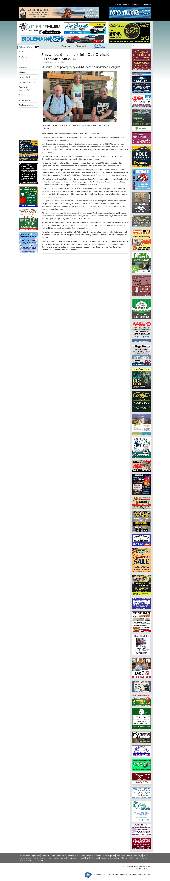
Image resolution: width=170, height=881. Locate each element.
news (146, 856)
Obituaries (22, 72)
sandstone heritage (27, 860)
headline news (24, 51)
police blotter (24, 61)
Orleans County (113, 858)
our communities (39, 858)
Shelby (131, 858)
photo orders (146, 5)
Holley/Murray (73, 858)
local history (121, 856)
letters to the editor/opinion (24, 88)
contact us (135, 5)
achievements (25, 856)
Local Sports (40, 860)
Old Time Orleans (25, 858)
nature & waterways (134, 856)
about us (126, 5)
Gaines (63, 858)
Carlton (56, 858)
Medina (103, 858)
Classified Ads (81, 46)
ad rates (118, 5)
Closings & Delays (25, 77)
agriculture (36, 856)
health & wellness (25, 94)
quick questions (141, 858)
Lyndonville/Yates (93, 858)
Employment (66, 46)
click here (92, 206)
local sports (23, 57)
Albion (50, 858)
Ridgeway (124, 858)
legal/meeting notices (26, 105)
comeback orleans (48, 856)
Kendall (82, 858)
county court (23, 67)
